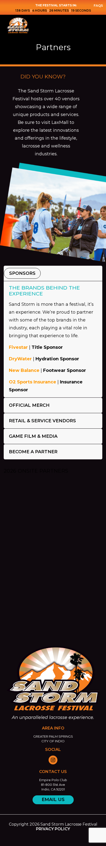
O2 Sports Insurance (32, 382)
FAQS (98, 5)
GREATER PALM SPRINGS (53, 736)
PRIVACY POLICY (53, 829)
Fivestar (18, 347)
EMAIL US (53, 799)
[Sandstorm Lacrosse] (50, 24)
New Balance (24, 370)
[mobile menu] (99, 24)
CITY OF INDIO (53, 741)
